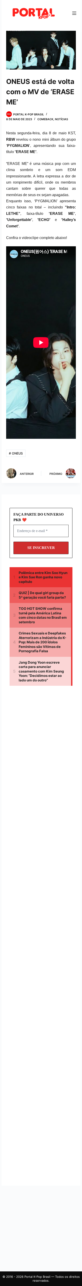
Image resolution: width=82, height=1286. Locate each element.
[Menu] (74, 13)
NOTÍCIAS (61, 119)
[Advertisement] (41, 741)
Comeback (45, 119)
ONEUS (16, 453)
